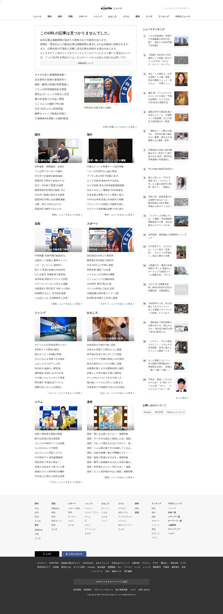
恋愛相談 (111, 567)
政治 (37, 516)
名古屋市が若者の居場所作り (51, 79)
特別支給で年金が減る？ (47, 462)
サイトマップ (174, 529)
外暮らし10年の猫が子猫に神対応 (104, 373)
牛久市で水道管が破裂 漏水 (49, 175)
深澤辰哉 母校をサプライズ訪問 (51, 279)
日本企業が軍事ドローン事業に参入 (105, 194)
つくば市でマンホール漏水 (48, 171)
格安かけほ (66, 567)
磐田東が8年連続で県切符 (100, 260)
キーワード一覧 (175, 520)
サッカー (72, 516)
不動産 (166, 567)
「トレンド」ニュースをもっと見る (63, 393)
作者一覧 (172, 512)
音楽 (53, 516)
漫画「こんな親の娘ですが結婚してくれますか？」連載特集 (110, 448)
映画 (53, 512)
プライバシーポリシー (103, 589)
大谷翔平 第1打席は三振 (99, 283)
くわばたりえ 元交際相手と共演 (51, 297)
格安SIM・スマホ (178, 563)
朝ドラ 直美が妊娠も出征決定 (50, 269)
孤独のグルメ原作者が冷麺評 (50, 471)
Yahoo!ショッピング (176, 412)
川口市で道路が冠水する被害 (50, 194)
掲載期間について (86, 63)
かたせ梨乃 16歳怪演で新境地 (50, 274)
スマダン (122, 508)
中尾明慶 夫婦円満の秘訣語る (50, 255)
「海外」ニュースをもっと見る (117, 214)
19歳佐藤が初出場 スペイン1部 (103, 293)
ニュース (37, 16)
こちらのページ (82, 57)
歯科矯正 (175, 567)
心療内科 (136, 563)
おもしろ (112, 16)
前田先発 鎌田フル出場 (98, 269)
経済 (37, 512)
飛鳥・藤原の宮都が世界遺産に (52, 84)
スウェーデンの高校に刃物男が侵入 (105, 204)
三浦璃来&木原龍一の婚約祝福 (51, 118)
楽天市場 (159, 412)
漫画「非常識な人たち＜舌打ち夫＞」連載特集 (110, 466)
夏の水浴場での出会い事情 (49, 98)
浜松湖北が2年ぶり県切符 (100, 255)
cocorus (91, 567)
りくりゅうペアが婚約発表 (100, 279)
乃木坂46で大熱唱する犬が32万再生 (106, 387)
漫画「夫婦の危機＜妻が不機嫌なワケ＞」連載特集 (110, 452)
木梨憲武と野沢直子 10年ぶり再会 (52, 288)
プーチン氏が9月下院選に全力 (102, 175)
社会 (37, 508)
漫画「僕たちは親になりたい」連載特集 (107, 433)
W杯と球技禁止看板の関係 (48, 433)
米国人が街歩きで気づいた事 (50, 466)
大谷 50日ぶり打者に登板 (100, 265)
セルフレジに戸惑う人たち (48, 452)
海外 (60, 16)
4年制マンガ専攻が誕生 (47, 349)
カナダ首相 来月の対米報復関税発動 (105, 185)
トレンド (98, 16)
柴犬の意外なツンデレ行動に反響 (104, 363)
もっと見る (181, 397)
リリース (172, 508)
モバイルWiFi (79, 567)
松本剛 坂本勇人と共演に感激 (102, 297)
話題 (137, 512)
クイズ (149, 16)
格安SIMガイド (44, 567)
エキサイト (184, 8)
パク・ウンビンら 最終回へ (49, 265)
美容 (184, 567)
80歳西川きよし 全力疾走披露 (50, 293)
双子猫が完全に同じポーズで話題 (104, 354)
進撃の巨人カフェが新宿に (48, 387)
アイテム (146, 563)
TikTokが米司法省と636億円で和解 (105, 199)
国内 (50, 16)
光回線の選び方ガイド (71, 563)
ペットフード (97, 571)
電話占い (164, 563)
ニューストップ (171, 8)
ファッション (91, 529)
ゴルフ (71, 520)
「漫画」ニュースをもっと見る (117, 477)
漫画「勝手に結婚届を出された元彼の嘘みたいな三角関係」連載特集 (110, 462)
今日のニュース (182, 16)
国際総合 (39, 530)
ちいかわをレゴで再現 (46, 448)
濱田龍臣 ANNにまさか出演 (49, 373)
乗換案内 (157, 567)
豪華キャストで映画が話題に (51, 113)
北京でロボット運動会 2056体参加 (105, 190)
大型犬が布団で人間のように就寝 (104, 349)
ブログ (155, 563)
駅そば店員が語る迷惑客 (47, 438)
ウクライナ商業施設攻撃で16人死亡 (105, 208)
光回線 (56, 567)
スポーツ (83, 16)
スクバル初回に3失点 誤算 (100, 288)
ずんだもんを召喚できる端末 (50, 358)
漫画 (137, 16)
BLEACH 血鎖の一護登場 (47, 368)
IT (85, 520)
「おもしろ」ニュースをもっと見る (115, 393)
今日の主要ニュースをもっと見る (119, 126)
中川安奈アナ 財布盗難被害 (49, 457)
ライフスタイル (125, 516)
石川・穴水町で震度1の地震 (49, 185)
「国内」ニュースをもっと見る (65, 214)
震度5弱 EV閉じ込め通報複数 (50, 199)
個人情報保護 (121, 589)
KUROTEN (53, 563)
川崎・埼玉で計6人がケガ (48, 204)
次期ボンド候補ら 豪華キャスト (51, 260)
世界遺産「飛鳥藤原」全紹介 (50, 166)
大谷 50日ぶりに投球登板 (49, 108)
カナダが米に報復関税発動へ (51, 74)
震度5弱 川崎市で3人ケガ (48, 208)
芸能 (70, 16)
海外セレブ (56, 520)
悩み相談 (101, 567)
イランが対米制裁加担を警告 (51, 89)
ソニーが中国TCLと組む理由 (102, 171)
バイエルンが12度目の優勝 (101, 274)
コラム (126, 16)
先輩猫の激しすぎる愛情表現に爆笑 (105, 368)
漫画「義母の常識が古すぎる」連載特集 (107, 457)
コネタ (104, 512)
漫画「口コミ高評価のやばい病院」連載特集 (110, 471)
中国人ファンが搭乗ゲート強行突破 (105, 166)
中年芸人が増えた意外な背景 (50, 476)
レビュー (89, 508)
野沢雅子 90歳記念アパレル (49, 382)
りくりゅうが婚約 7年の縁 (49, 103)
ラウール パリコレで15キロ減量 (51, 283)
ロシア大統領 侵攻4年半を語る (103, 180)
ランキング (163, 16)
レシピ (137, 567)
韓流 (53, 525)
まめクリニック (102, 563)
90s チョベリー (125, 525)
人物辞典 (172, 525)
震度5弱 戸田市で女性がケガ (49, 180)
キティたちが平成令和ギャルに (51, 344)
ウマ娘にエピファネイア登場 (50, 377)
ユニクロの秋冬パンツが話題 (50, 443)
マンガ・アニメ (92, 512)
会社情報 (77, 589)
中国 (37, 534)
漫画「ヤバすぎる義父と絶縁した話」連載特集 (110, 438)
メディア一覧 (174, 516)
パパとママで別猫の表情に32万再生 (105, 358)
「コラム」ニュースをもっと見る (64, 482)
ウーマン (128, 567)
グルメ (88, 525)
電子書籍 (128, 571)
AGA (107, 571)
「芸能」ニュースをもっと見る (65, 303)
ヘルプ (171, 533)
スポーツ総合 (74, 508)
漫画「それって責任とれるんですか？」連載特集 (110, 443)
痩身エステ (117, 571)
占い (120, 567)
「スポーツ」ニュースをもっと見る (115, 303)
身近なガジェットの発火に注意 (52, 94)
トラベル (122, 520)
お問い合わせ (144, 589)
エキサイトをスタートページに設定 (111, 581)
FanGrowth (88, 563)
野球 (70, 512)
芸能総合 (55, 508)
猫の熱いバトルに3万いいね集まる (105, 382)
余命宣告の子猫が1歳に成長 (101, 344)
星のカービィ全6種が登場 (48, 354)
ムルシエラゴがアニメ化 (47, 363)
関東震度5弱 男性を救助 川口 (50, 190)
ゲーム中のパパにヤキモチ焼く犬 (104, 377)
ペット (104, 520)
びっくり (105, 508)
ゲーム (88, 516)
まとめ (38, 520)
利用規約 (87, 589)
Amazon (147, 412)
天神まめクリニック (120, 563)
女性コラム (123, 512)
